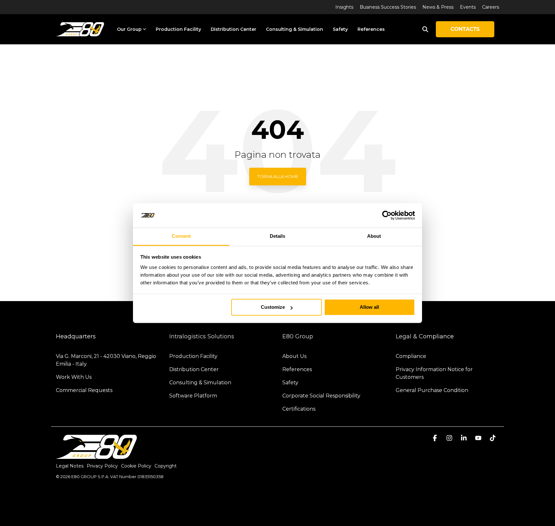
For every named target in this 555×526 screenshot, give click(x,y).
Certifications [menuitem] (298, 409)
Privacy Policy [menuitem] (102, 466)
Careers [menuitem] (490, 7)
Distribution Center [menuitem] (194, 369)
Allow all (369, 307)
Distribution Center (233, 29)
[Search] (425, 29)
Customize (273, 307)
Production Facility (178, 29)
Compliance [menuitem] (411, 356)
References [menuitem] (297, 369)
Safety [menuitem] (290, 382)
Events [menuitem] (468, 7)
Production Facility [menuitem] (193, 356)
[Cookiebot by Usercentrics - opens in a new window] (387, 215)
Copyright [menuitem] (165, 466)
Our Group (129, 29)
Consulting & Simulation (294, 29)
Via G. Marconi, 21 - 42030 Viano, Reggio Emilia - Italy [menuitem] (106, 360)
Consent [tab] (181, 236)
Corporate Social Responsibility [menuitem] (321, 396)
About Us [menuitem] (294, 356)
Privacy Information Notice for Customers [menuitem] (435, 373)
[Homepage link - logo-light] (96, 455)
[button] (435, 438)
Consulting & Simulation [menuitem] (200, 382)
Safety (340, 29)
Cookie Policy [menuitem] (136, 466)
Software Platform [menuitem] (193, 396)
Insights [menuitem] (344, 7)
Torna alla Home (277, 176)
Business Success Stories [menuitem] (388, 7)
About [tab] (374, 236)
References (371, 29)
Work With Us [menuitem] (74, 377)
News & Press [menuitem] (438, 7)
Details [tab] (277, 236)
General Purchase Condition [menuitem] (432, 390)
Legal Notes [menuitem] (70, 466)
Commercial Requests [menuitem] (84, 390)
